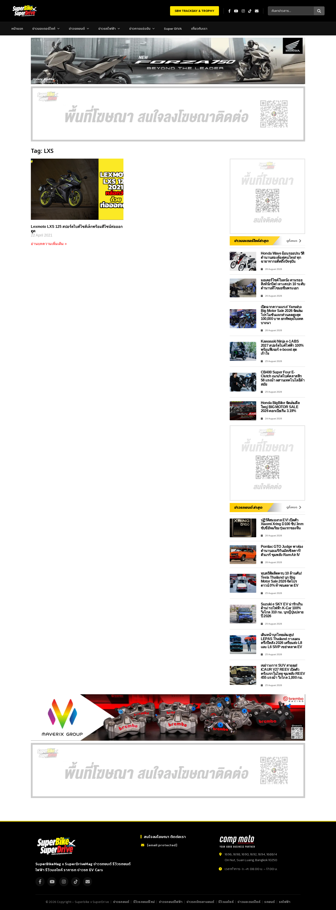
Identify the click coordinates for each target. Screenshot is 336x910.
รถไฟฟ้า (284, 901)
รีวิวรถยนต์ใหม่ (144, 901)
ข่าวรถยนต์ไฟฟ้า (170, 901)
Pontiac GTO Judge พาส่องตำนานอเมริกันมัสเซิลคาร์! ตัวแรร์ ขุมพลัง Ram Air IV (282, 550)
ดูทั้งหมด (291, 241)
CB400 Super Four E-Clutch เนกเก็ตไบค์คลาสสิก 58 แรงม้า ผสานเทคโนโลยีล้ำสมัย (283, 378)
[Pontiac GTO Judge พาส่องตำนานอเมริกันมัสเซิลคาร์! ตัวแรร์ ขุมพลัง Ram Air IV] (243, 554)
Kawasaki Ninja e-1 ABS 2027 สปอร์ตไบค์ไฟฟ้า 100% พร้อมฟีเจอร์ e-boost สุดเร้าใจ (282, 347)
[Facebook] (40, 881)
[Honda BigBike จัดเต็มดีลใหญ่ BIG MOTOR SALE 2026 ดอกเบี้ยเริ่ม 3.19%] (243, 410)
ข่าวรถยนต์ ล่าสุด (248, 507)
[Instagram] (63, 881)
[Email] (87, 881)
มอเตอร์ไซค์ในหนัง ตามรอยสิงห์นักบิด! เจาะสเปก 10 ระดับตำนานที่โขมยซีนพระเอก (283, 284)
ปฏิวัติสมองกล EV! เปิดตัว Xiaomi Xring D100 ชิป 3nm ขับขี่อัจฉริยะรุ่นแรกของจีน (282, 524)
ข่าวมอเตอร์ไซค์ (43, 28)
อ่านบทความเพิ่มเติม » (49, 244)
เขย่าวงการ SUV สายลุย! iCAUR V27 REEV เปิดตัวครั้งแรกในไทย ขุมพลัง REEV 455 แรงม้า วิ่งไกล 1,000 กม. (283, 671)
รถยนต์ (269, 901)
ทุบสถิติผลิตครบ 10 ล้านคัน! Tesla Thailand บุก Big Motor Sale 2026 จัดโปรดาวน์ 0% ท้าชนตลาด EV (281, 579)
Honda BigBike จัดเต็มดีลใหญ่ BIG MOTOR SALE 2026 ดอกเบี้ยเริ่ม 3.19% (280, 407)
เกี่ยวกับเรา (199, 28)
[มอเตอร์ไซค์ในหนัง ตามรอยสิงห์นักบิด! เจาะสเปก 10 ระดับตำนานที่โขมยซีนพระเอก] (243, 288)
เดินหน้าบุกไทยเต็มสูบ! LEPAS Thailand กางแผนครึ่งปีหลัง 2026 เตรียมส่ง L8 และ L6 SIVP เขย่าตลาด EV (281, 641)
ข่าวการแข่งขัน (139, 28)
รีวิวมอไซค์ (226, 901)
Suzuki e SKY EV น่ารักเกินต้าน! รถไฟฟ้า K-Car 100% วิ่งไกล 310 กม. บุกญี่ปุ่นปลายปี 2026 (282, 610)
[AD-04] (267, 196)
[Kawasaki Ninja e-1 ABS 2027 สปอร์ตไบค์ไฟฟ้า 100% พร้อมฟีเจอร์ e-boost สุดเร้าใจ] (243, 351)
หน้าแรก (17, 28)
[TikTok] (75, 881)
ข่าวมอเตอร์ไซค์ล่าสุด (251, 241)
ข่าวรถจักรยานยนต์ (200, 901)
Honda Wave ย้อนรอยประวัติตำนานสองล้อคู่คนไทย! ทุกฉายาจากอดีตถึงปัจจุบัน (282, 257)
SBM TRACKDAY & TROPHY (194, 10)
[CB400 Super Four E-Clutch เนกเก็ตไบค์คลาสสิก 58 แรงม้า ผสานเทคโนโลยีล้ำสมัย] (243, 382)
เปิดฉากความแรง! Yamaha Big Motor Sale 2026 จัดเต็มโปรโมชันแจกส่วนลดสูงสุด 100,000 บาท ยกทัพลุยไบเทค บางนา (282, 315)
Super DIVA (173, 28)
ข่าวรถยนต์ (77, 28)
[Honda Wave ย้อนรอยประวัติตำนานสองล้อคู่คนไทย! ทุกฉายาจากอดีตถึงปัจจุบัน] (243, 261)
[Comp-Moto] (237, 841)
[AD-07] (168, 113)
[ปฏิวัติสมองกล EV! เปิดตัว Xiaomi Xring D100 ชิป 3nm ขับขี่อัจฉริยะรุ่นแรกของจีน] (243, 528)
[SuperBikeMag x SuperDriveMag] (57, 846)
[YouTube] (51, 881)
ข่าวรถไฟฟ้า (107, 28)
